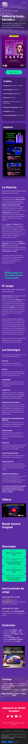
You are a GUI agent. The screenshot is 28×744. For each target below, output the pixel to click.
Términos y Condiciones (19, 731)
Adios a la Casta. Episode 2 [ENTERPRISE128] (14, 577)
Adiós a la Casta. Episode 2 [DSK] (14, 553)
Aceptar (4, 741)
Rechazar (10, 741)
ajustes (11, 738)
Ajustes (16, 741)
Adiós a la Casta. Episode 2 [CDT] (14, 569)
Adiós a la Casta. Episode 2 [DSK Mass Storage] (14, 561)
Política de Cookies (7, 731)
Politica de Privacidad (18, 730)
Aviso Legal (8, 730)
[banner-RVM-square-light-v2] (14, 657)
